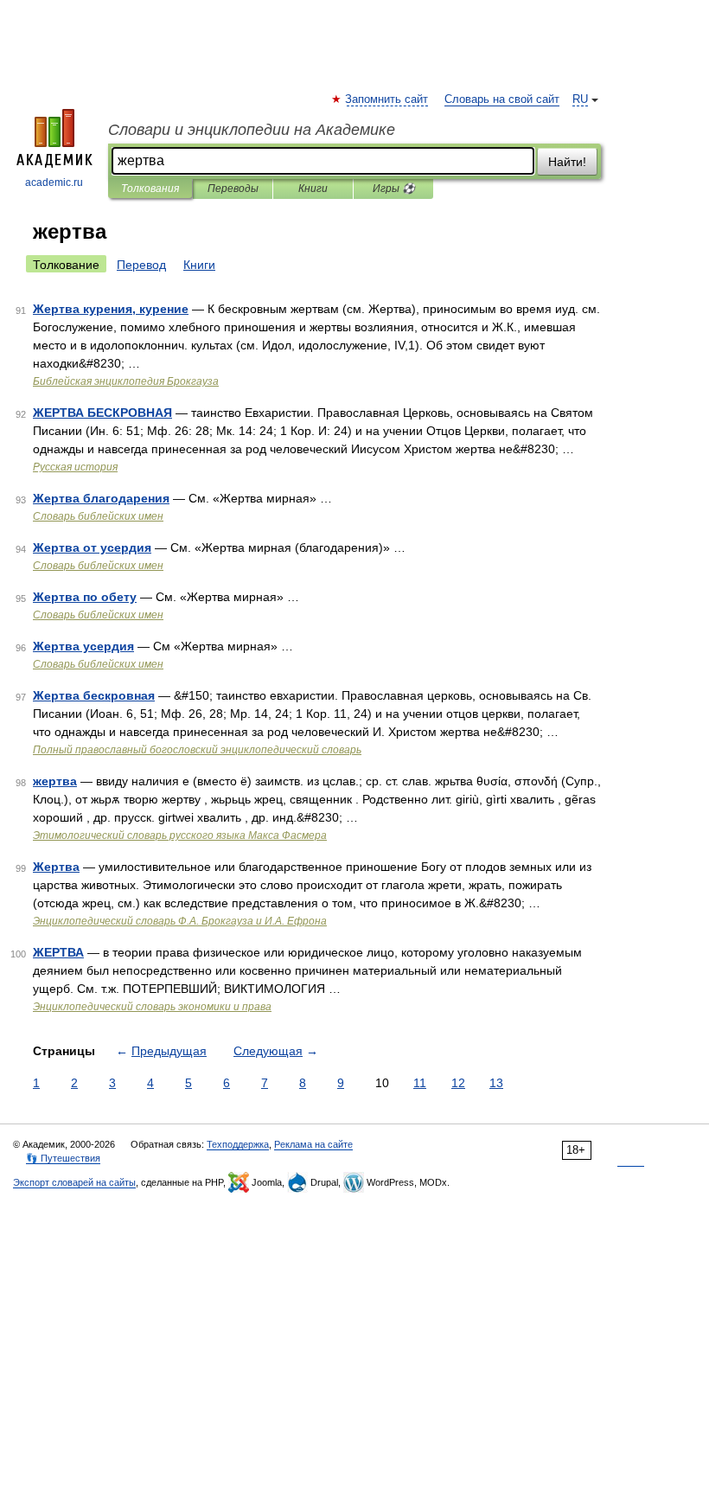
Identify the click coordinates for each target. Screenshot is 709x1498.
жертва (55, 781)
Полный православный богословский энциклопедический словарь (197, 750)
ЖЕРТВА (58, 952)
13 (496, 1083)
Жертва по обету (85, 597)
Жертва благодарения (101, 498)
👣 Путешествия (63, 1158)
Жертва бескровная (94, 695)
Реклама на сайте (313, 1144)
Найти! (567, 162)
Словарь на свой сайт (501, 99)
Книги (313, 188)
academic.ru (54, 182)
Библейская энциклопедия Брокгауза (126, 381)
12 (458, 1083)
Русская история (75, 467)
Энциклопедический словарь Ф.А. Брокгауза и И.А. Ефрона (180, 921)
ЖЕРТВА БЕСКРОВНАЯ (102, 412)
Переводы (233, 188)
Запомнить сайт (387, 99)
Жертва (56, 867)
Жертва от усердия (92, 547)
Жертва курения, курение (110, 309)
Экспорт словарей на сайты (74, 1182)
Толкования (150, 188)
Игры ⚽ (394, 188)
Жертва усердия (83, 646)
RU (580, 99)
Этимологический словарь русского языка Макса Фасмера (180, 835)
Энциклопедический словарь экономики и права (152, 1007)
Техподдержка (238, 1144)
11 (419, 1083)
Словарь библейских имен (98, 516)
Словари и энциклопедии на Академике (251, 129)
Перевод (141, 265)
